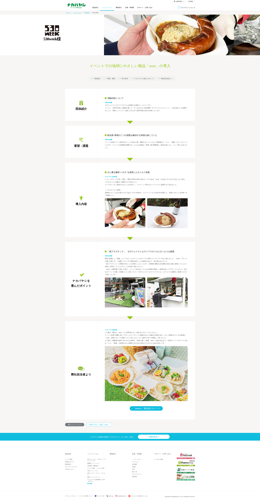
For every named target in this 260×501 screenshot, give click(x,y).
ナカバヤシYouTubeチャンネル (139, 496)
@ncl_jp (111, 496)
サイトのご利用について (86, 496)
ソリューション (107, 7)
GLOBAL (190, 1)
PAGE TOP (256, 491)
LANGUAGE (179, 1)
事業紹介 (119, 7)
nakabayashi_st (122, 496)
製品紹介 (95, 7)
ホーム (68, 12)
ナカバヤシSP (100, 496)
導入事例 (86, 12)
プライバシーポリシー (71, 496)
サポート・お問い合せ (144, 7)
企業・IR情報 (129, 7)
